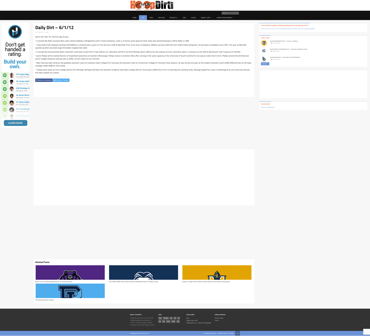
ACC (160, 318)
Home (134, 18)
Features (161, 18)
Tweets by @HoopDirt (268, 107)
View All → (265, 64)
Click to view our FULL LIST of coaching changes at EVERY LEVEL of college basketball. (288, 29)
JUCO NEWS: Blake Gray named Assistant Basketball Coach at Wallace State (133, 281)
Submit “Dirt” (206, 18)
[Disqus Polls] (144, 123)
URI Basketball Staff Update (44, 300)
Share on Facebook (44, 80)
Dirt (143, 18)
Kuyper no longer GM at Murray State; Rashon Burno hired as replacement (206, 281)
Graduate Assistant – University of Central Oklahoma (285, 57)
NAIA (173, 321)
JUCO (168, 321)
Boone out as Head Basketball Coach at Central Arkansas (53, 281)
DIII (164, 321)
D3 (175, 318)
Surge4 (214, 333)
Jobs (184, 18)
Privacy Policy (219, 318)
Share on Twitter (62, 80)
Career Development (224, 18)
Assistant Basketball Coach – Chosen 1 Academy (284, 41)
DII (160, 321)
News (151, 18)
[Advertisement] (224, 5)
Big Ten (166, 318)
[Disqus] (144, 177)
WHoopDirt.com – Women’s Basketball (198, 323)
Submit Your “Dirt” (192, 320)
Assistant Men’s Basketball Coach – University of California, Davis (288, 49)
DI (178, 318)
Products (173, 18)
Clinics (193, 18)
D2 (171, 318)
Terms (217, 320)
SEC (178, 321)
